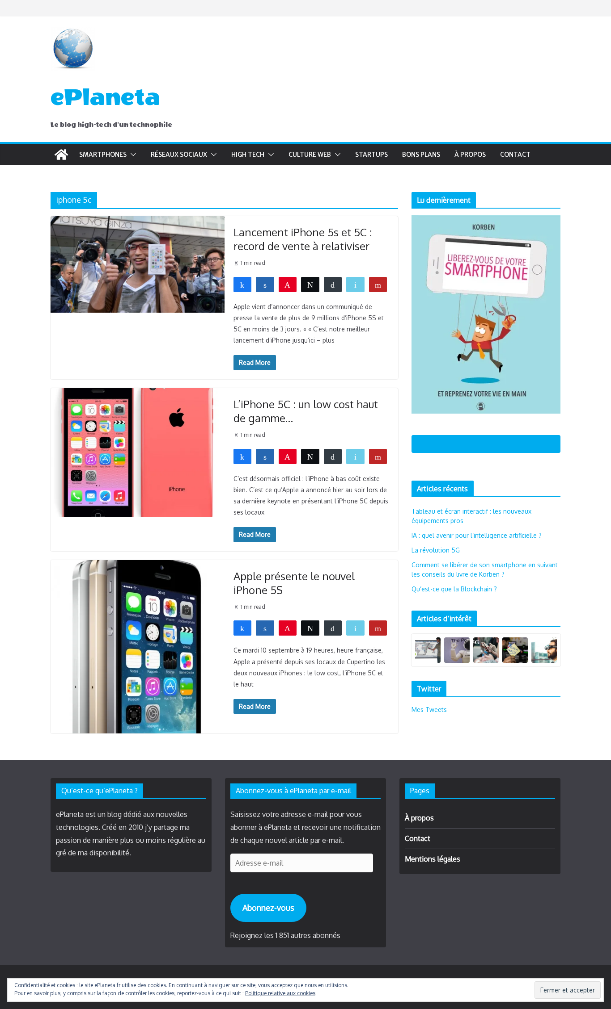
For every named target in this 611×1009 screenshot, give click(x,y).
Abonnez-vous (268, 908)
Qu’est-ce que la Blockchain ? (454, 589)
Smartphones (103, 155)
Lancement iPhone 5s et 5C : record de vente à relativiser (302, 239)
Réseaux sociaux (179, 155)
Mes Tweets (429, 709)
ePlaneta (105, 97)
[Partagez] (242, 284)
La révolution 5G (436, 550)
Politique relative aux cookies (280, 993)
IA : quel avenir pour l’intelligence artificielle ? (477, 535)
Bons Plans (421, 155)
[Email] (355, 284)
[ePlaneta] (61, 154)
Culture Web (310, 155)
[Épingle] (288, 284)
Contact (515, 155)
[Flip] (378, 284)
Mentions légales (432, 858)
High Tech (247, 155)
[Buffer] (333, 284)
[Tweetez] (310, 284)
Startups (371, 155)
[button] (131, 154)
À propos (470, 155)
